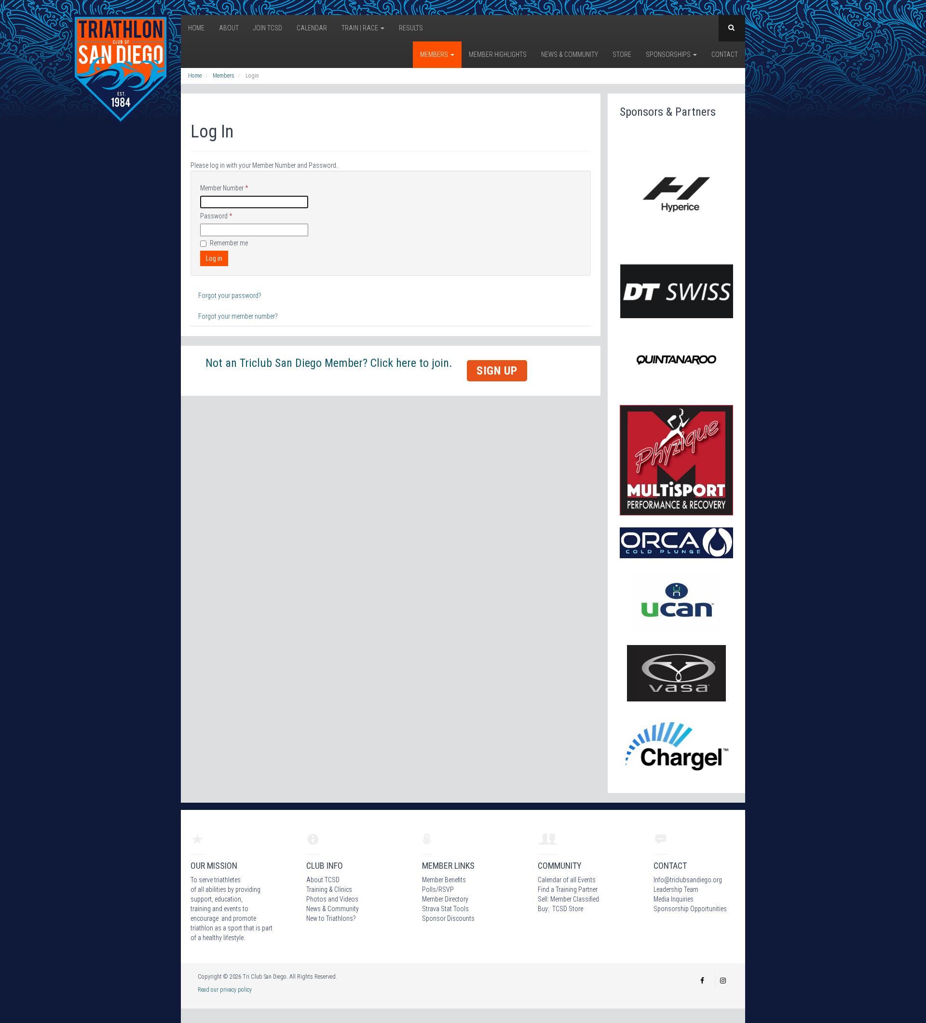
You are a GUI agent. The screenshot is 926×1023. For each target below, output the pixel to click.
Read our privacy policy (225, 989)
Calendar (312, 28)
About (229, 28)
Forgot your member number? (238, 316)
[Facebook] (702, 980)
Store (622, 54)
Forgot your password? (229, 295)
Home (196, 28)
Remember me (229, 243)
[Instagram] (723, 980)
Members (434, 54)
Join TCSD (267, 28)
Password (216, 216)
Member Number (224, 188)
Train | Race (360, 28)
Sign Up (497, 370)
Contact (724, 54)
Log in (214, 258)
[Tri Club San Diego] (120, 69)
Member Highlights (498, 54)
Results (411, 28)
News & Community (569, 54)
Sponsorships (669, 54)
